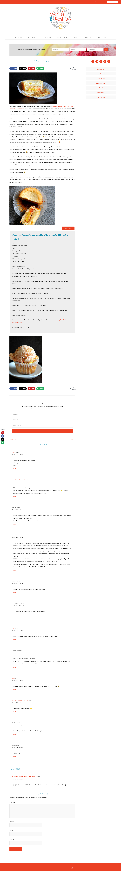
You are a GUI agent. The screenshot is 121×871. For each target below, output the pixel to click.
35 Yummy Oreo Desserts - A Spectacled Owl (25, 776)
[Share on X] (2, 439)
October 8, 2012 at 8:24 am (17, 509)
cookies (21, 393)
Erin (13, 628)
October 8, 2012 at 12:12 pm (20, 605)
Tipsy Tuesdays (101, 78)
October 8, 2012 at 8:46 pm (17, 702)
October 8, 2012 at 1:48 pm (17, 680)
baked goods (13, 393)
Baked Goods (100, 69)
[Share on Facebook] (2, 436)
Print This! (68, 228)
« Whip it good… (12, 439)
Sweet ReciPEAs (60, 18)
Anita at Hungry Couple (20, 700)
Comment (12, 802)
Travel (101, 88)
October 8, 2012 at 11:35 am (17, 652)
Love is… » (73, 439)
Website (11, 839)
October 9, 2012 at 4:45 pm (17, 725)
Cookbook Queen (18, 479)
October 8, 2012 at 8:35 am (17, 537)
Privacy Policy (101, 97)
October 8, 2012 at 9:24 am (17, 583)
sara (13, 678)
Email (11, 830)
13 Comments (71, 393)
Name (11, 821)
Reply (14, 469)
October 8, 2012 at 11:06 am (17, 630)
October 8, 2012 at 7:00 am (17, 482)
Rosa (13, 452)
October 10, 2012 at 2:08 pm (17, 747)
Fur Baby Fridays (100, 83)
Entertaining (101, 92)
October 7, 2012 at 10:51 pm (17, 454)
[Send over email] (2, 442)
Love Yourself (101, 74)
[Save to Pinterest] (2, 432)
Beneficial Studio (81, 868)
